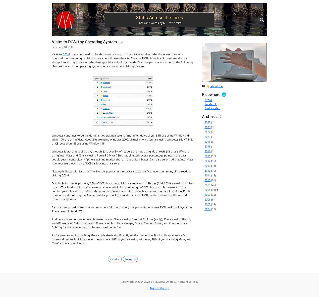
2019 (208, 142)
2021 (208, 137)
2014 (208, 161)
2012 (208, 170)
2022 (208, 132)
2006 (208, 199)
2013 (208, 166)
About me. (216, 86)
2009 (208, 185)
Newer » (130, 259)
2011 (208, 175)
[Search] (262, 19)
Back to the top (159, 288)
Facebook (211, 104)
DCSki (66, 54)
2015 (208, 156)
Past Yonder (212, 108)
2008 (208, 190)
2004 (208, 209)
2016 (208, 151)
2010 (208, 180)
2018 (208, 146)
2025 (208, 122)
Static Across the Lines (159, 17)
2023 (208, 127)
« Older (114, 259)
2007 (208, 195)
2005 (208, 204)
